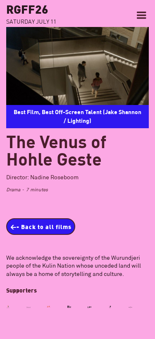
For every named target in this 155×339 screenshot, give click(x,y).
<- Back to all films (41, 226)
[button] (141, 15)
